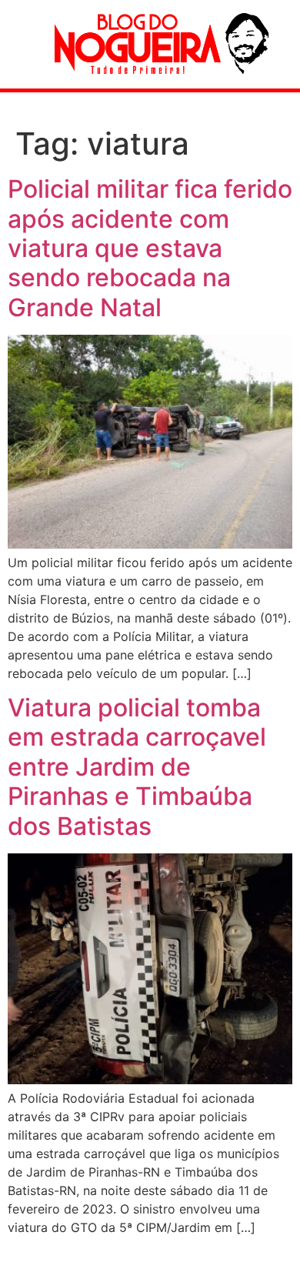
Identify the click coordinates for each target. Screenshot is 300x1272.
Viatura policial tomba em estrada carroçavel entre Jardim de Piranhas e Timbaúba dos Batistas (137, 767)
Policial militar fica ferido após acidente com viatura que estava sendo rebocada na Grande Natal (150, 248)
